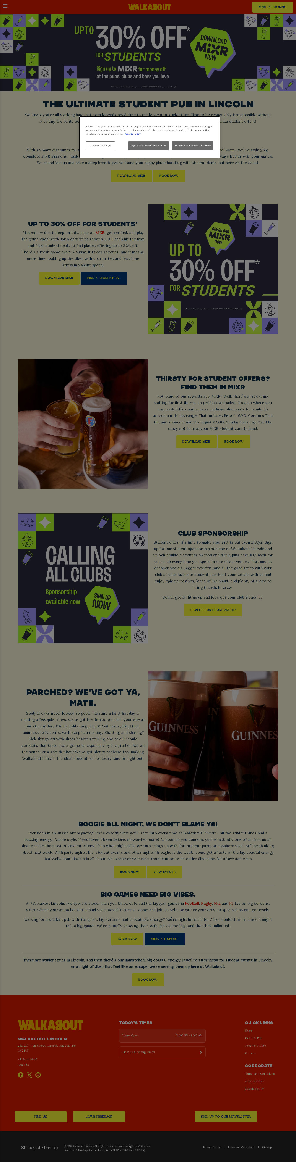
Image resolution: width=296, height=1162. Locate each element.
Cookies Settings (100, 145)
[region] (149, 137)
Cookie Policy (132, 134)
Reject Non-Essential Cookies (148, 145)
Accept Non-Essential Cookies (192, 145)
